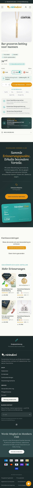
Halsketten (4, 371)
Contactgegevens (23, 485)
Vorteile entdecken (16, 451)
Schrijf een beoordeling (16, 248)
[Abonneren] (29, 414)
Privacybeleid (20, 478)
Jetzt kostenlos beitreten (16, 196)
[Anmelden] (25, 7)
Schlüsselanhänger (7, 377)
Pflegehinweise (6, 392)
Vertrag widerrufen (9, 399)
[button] (2, 7)
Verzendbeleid (22, 481)
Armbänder (4, 374)
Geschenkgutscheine (8, 380)
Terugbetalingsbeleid (7, 478)
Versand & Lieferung (7, 388)
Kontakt (3, 395)
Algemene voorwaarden (7, 481)
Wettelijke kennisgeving (8, 485)
